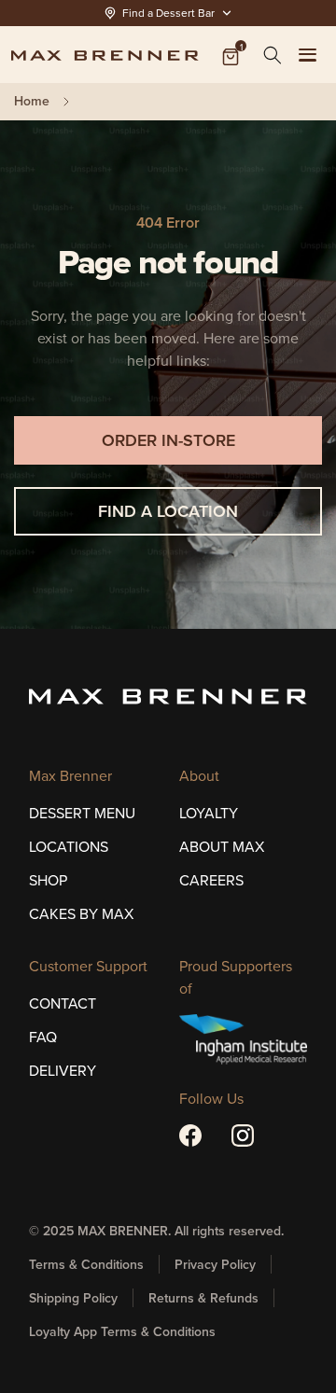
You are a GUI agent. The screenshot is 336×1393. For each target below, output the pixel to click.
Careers (211, 880)
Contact (62, 1003)
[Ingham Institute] (243, 1039)
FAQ (43, 1036)
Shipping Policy (73, 1298)
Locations (68, 846)
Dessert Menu (82, 812)
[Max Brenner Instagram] (242, 1135)
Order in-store (168, 440)
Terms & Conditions (86, 1264)
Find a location (168, 510)
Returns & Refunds (203, 1298)
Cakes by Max (81, 913)
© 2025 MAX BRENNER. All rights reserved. (156, 1230)
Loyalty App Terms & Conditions (122, 1331)
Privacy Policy (215, 1264)
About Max (221, 846)
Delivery (62, 1070)
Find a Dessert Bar (168, 13)
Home (31, 101)
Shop (48, 880)
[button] (272, 55)
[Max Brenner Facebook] (190, 1135)
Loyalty (208, 812)
